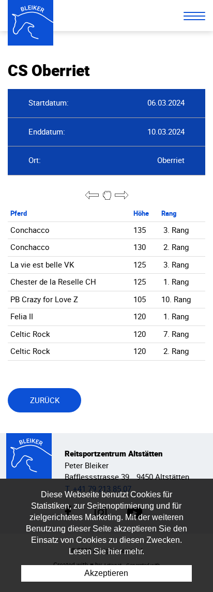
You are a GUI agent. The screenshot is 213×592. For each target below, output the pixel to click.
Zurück (44, 400)
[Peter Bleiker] (30, 23)
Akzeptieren (106, 573)
